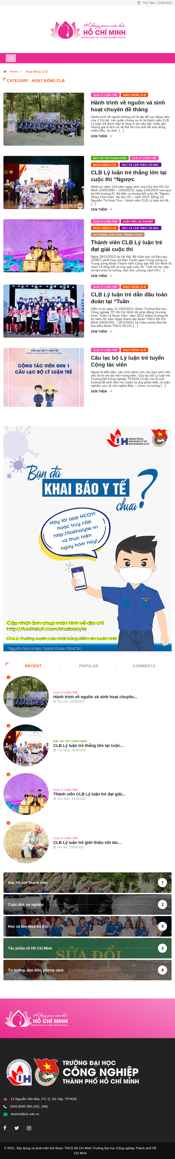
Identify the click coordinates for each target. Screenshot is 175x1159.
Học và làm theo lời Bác (140, 164)
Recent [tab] (33, 666)
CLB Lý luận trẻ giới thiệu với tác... (87, 842)
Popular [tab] (88, 666)
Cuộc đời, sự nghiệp (138, 221)
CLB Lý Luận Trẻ (105, 95)
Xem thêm (99, 136)
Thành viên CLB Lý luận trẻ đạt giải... (89, 794)
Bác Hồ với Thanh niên (109, 158)
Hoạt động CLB (37, 71)
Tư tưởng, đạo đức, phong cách (117, 234)
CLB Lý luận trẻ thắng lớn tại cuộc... (88, 745)
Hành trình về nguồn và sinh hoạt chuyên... (95, 697)
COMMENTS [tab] (144, 666)
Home (13, 71)
